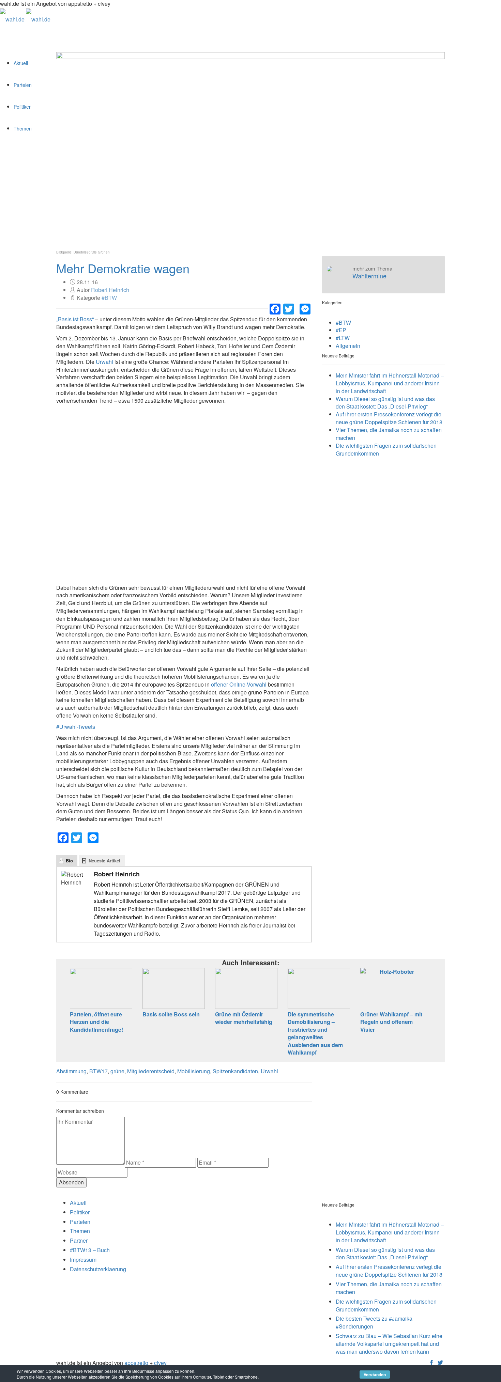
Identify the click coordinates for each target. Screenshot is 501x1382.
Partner (79, 1240)
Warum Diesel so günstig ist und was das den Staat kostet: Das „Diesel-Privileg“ (385, 403)
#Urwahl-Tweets (75, 727)
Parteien (23, 84)
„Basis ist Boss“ (75, 319)
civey (160, 1363)
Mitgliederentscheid (150, 1071)
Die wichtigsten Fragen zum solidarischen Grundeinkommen (386, 449)
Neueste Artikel (104, 860)
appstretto (136, 1363)
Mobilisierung (193, 1071)
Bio (69, 860)
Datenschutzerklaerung (98, 1269)
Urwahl (104, 362)
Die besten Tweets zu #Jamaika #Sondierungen (374, 1322)
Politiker (22, 106)
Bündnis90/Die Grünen (92, 252)
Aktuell (21, 63)
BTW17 (98, 1071)
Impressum (83, 1259)
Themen (23, 128)
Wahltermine (369, 276)
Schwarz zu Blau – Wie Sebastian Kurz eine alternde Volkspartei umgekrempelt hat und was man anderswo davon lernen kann (389, 1343)
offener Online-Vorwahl (239, 684)
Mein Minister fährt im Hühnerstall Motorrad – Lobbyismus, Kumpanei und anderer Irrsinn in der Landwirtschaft (390, 383)
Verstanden (375, 1374)
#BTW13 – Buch (90, 1250)
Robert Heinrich (110, 290)
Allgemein (348, 346)
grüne (117, 1071)
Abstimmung (71, 1071)
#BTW (109, 298)
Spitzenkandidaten (235, 1071)
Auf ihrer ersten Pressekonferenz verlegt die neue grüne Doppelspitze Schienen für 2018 (389, 418)
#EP (341, 330)
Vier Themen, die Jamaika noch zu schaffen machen (389, 434)
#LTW (343, 338)
